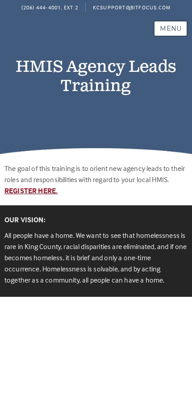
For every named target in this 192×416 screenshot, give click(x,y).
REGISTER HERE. (31, 190)
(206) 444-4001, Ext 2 (49, 7)
